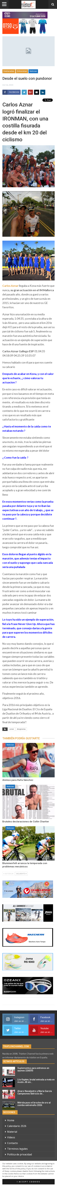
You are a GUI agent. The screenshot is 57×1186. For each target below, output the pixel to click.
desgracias (21, 729)
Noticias (33, 71)
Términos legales (17, 1148)
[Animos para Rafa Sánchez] (28, 760)
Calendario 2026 (16, 1126)
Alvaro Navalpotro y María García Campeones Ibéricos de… (34, 1092)
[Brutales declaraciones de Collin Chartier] (28, 802)
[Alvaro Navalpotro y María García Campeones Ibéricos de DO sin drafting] (8, 1094)
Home (10, 1120)
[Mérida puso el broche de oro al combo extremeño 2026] (8, 1105)
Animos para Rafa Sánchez (17, 780)
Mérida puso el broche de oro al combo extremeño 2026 (34, 1104)
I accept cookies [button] (28, 1182)
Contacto (12, 1143)
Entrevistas (22, 71)
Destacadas (8, 71)
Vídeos (11, 1137)
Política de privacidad (19, 1154)
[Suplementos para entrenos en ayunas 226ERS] (8, 1071)
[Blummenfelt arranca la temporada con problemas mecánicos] (28, 843)
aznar (12, 729)
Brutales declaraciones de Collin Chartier (25, 821)
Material (12, 1131)
